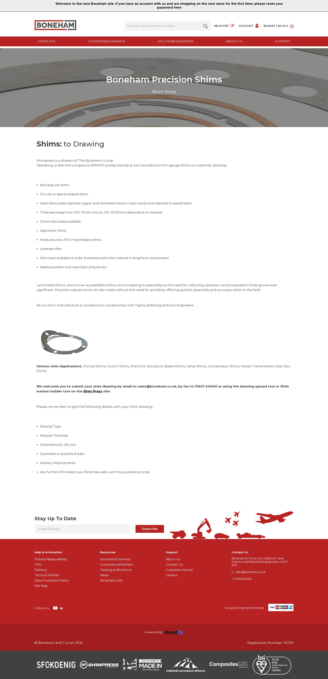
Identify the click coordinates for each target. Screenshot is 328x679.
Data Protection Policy (52, 580)
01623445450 (242, 579)
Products (46, 41)
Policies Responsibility (51, 559)
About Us (173, 559)
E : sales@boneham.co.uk (248, 572)
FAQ (38, 564)
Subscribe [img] (150, 529)
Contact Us (174, 564)
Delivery (41, 570)
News (104, 575)
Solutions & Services (175, 41)
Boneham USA (111, 580)
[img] (55, 607)
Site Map (41, 586)
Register (221, 26)
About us (234, 41)
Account (246, 26)
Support (282, 41)
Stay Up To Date (55, 518)
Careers (171, 575)
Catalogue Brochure (116, 570)
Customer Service (179, 570)
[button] (206, 26)
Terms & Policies (47, 575)
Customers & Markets (106, 41)
